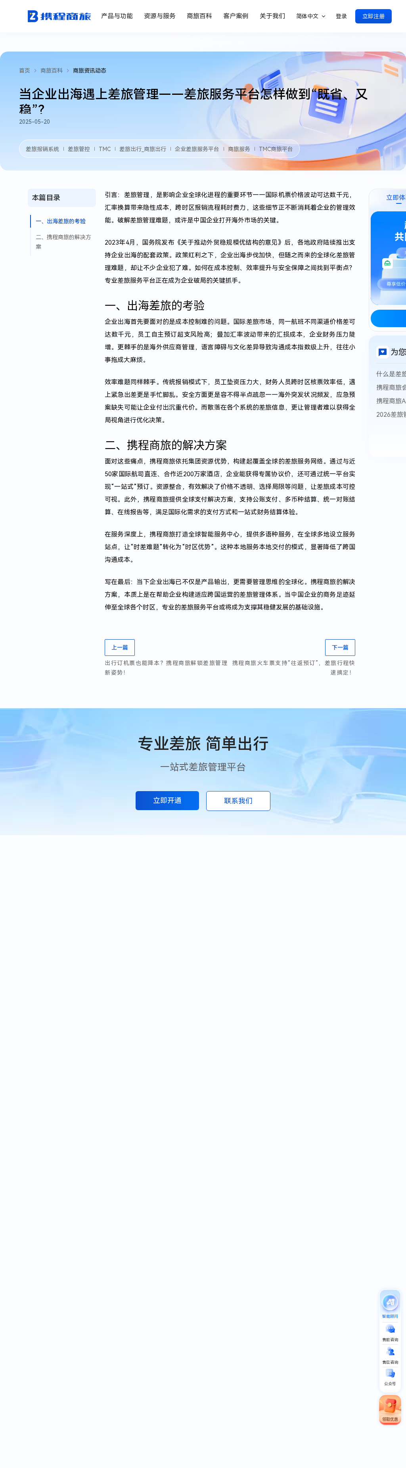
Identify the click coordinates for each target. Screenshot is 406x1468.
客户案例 (236, 16)
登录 (341, 16)
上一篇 (119, 647)
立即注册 (373, 16)
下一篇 (340, 647)
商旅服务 (239, 149)
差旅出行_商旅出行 (142, 149)
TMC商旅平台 (276, 149)
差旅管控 (79, 149)
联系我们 (238, 801)
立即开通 (167, 800)
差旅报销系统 (42, 149)
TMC (105, 149)
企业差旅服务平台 (197, 149)
